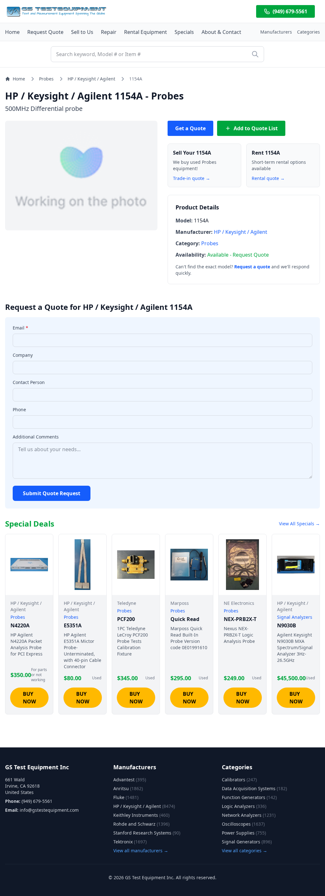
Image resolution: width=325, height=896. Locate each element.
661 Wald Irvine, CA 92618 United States (22, 786)
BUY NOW (29, 697)
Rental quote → (268, 178)
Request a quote (252, 267)
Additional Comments (36, 437)
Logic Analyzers (244, 806)
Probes (46, 79)
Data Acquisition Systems (254, 788)
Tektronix (130, 842)
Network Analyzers (248, 815)
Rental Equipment (145, 32)
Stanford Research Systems (146, 833)
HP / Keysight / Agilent (91, 79)
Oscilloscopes (243, 824)
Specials (184, 32)
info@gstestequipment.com (49, 810)
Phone (19, 409)
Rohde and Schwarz (141, 824)
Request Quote (45, 32)
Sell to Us (82, 32)
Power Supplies (244, 833)
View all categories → (244, 851)
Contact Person (29, 382)
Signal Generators (247, 842)
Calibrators (239, 780)
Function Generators (249, 797)
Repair (108, 32)
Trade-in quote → (191, 178)
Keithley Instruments (141, 815)
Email (20, 328)
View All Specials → (299, 524)
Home (12, 32)
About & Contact (221, 32)
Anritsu (128, 788)
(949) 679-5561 (290, 11)
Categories (308, 32)
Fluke (125, 797)
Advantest (129, 780)
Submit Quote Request (51, 493)
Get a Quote (190, 128)
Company (23, 355)
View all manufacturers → (140, 851)
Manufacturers (276, 32)
